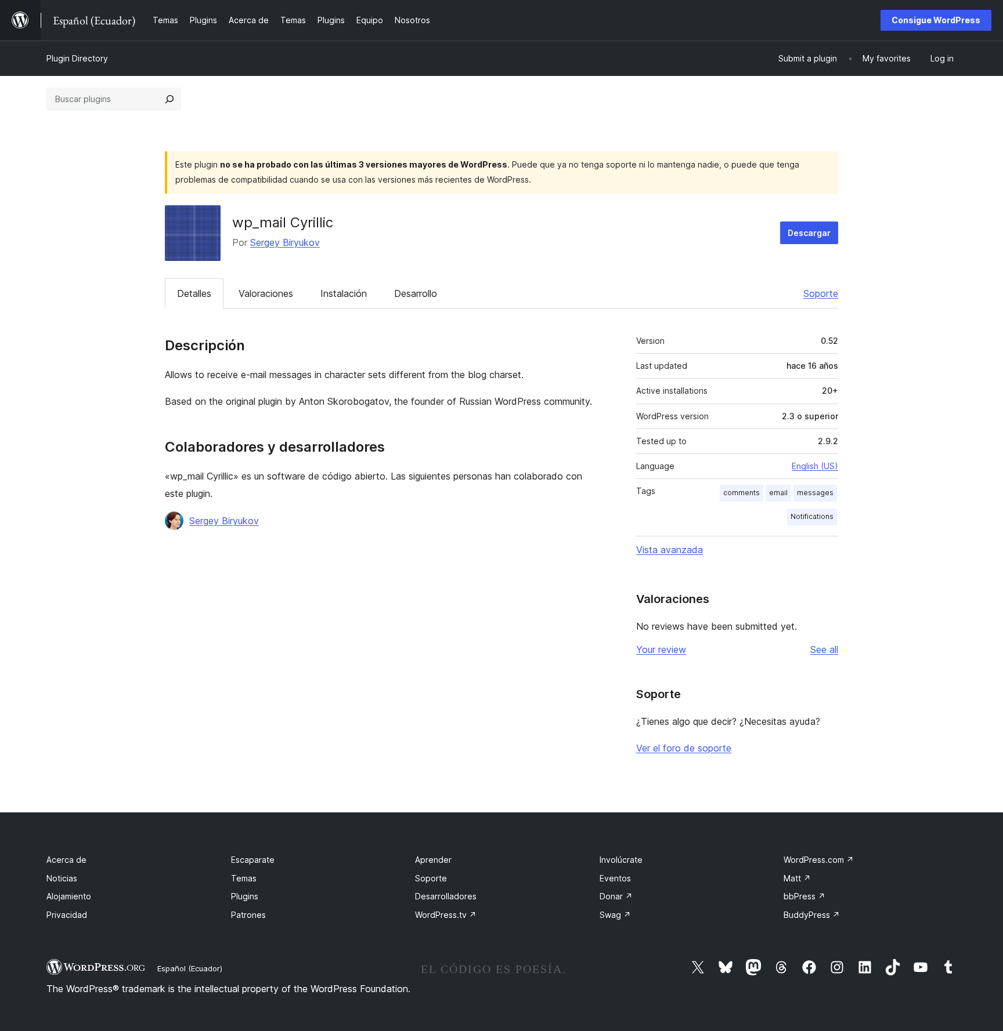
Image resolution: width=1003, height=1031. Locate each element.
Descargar (809, 233)
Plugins (244, 896)
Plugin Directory (77, 58)
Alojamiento (68, 896)
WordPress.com (819, 860)
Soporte (820, 293)
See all (824, 649)
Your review (661, 649)
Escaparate (253, 860)
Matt (797, 878)
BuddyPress (812, 915)
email (778, 492)
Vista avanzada (669, 550)
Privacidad (66, 915)
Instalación (343, 293)
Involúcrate (621, 860)
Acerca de (66, 860)
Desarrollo (415, 293)
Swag (615, 915)
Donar (616, 896)
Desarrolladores (446, 896)
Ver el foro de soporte (683, 748)
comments (741, 492)
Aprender (433, 860)
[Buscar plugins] (169, 99)
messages (815, 492)
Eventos (615, 878)
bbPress (804, 896)
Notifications (812, 516)
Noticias (61, 878)
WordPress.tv (446, 915)
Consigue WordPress (936, 20)
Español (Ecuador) (189, 968)
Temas (244, 878)
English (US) (815, 466)
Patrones (248, 915)
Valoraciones (266, 293)
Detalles (194, 293)
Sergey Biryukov (285, 242)
